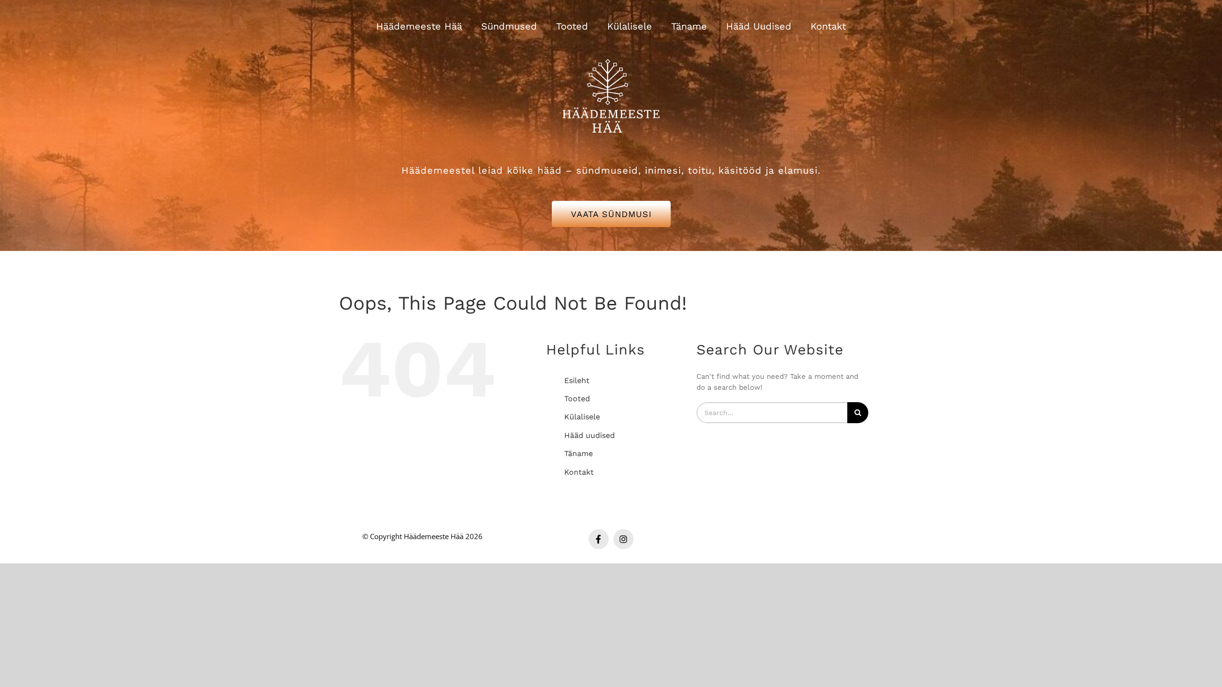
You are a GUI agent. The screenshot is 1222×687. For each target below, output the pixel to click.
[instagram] (623, 539)
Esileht (577, 380)
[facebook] (599, 539)
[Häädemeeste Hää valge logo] (611, 47)
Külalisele (582, 416)
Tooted (577, 398)
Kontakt (579, 472)
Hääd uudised (589, 435)
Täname (578, 453)
